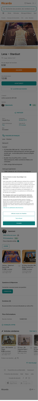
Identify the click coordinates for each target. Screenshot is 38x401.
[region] (19, 200)
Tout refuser (19, 218)
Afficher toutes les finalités (19, 213)
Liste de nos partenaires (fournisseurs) (13, 207)
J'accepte (19, 223)
